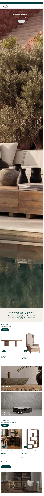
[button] (1, 6)
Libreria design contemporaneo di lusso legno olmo (31, 450)
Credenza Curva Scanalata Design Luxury (8, 450)
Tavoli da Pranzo (3, 359)
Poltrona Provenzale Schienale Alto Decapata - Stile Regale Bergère (31, 355)
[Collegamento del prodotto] (11, 343)
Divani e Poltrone (24, 360)
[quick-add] (4, 351)
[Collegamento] (21, 378)
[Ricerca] (37, 6)
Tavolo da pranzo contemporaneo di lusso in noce (10, 354)
